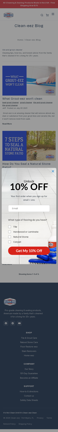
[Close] (53, 171)
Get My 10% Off (29, 250)
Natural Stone (20, 236)
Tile (15, 226)
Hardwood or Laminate (25, 231)
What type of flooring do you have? (27, 220)
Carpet (17, 241)
